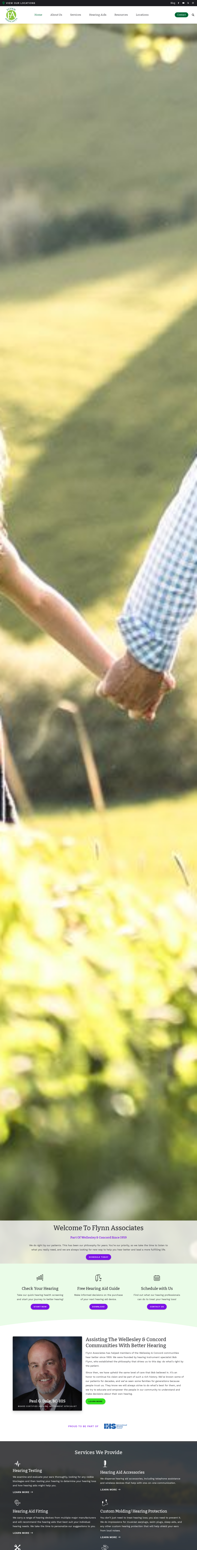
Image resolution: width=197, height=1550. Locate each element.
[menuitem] (172, 3)
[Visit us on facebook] (178, 3)
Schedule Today (98, 1257)
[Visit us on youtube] (183, 3)
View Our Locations (20, 3)
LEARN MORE (21, 1492)
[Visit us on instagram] (193, 3)
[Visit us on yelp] (188, 3)
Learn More (96, 1401)
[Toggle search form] (193, 15)
